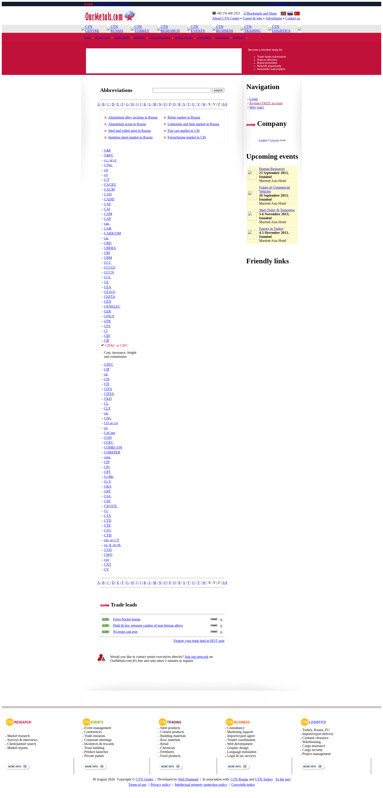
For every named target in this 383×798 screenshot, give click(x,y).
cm (106, 413)
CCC (107, 262)
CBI (107, 253)
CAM (108, 214)
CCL (107, 277)
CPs (107, 467)
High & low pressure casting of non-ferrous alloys (148, 625)
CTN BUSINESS (224, 29)
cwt (106, 559)
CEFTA (109, 297)
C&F (107, 150)
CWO (108, 555)
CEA (107, 287)
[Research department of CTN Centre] (18, 725)
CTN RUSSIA (117, 29)
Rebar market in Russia (184, 117)
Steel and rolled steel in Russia (129, 131)
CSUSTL (110, 506)
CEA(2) (109, 292)
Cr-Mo (108, 477)
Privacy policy (160, 784)
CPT (107, 472)
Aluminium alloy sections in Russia (133, 117)
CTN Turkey (264, 779)
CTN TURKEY (142, 29)
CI (105, 331)
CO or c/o (111, 423)
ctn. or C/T (111, 540)
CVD (108, 550)
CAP (107, 219)
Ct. (106, 511)
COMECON (113, 447)
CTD (107, 520)
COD (108, 438)
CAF (107, 204)
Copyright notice (243, 784)
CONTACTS (238, 37)
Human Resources (272, 169)
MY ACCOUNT (102, 37)
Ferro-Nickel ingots (126, 619)
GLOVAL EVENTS (184, 37)
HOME (87, 37)
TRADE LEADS (121, 37)
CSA (107, 496)
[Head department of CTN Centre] (237, 725)
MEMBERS (139, 37)
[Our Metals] (110, 21)
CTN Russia (239, 779)
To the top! (283, 779)
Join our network (196, 657)
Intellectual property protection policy (201, 784)
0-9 (225, 104)
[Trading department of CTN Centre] (170, 725)
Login (295, 4)
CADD (109, 199)
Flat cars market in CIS (184, 131)
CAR (107, 228)
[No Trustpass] (213, 619)
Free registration (277, 4)
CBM (108, 258)
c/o (106, 170)
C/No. (108, 165)
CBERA (110, 248)
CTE (107, 525)
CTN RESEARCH (170, 29)
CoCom (109, 433)
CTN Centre (144, 779)
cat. (106, 238)
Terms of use (137, 784)
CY (106, 569)
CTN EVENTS (198, 29)
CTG (107, 530)
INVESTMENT (204, 37)
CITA (108, 389)
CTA (107, 516)
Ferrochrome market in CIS (187, 137)
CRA (107, 486)
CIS (106, 379)
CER (107, 311)
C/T (106, 180)
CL (106, 403)
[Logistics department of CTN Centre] (313, 725)
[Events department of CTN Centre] (93, 725)
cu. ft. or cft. (112, 545)
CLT (107, 408)
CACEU (110, 184)
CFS (107, 326)
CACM (109, 189)
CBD (107, 243)
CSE (107, 501)
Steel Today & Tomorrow (277, 210)
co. (106, 428)
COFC (108, 442)
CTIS (108, 535)
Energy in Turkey (271, 229)
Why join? (256, 107)
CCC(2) (109, 267)
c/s (106, 175)
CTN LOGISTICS (281, 29)
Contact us (292, 18)
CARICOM (112, 233)
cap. (107, 223)
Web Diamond (188, 779)
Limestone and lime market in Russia (193, 124)
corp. (107, 457)
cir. (106, 374)
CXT (107, 564)
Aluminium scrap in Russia (127, 124)
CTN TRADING (252, 29)
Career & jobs (252, 18)
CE (106, 282)
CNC (107, 418)
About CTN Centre (225, 18)
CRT (107, 491)
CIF (106, 340)
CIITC (108, 364)
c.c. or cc (110, 160)
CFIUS (109, 316)
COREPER (112, 452)
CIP (106, 369)
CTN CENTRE (92, 29)
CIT (107, 384)
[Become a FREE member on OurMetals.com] (101, 665)
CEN (107, 301)
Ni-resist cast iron (125, 632)
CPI (106, 462)
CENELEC (112, 306)
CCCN (109, 272)
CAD (108, 194)
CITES (109, 394)
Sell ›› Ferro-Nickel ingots (112, 4)
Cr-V (107, 481)
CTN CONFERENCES (159, 37)
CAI (107, 209)
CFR (107, 321)
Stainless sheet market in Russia (130, 137)
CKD (108, 399)
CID (107, 336)
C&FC (108, 155)
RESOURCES (222, 37)
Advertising (274, 18)
